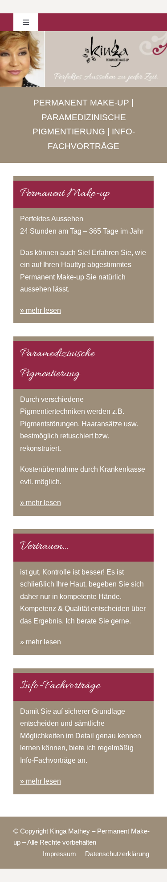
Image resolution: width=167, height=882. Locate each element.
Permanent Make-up (81, 102)
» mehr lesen (40, 310)
